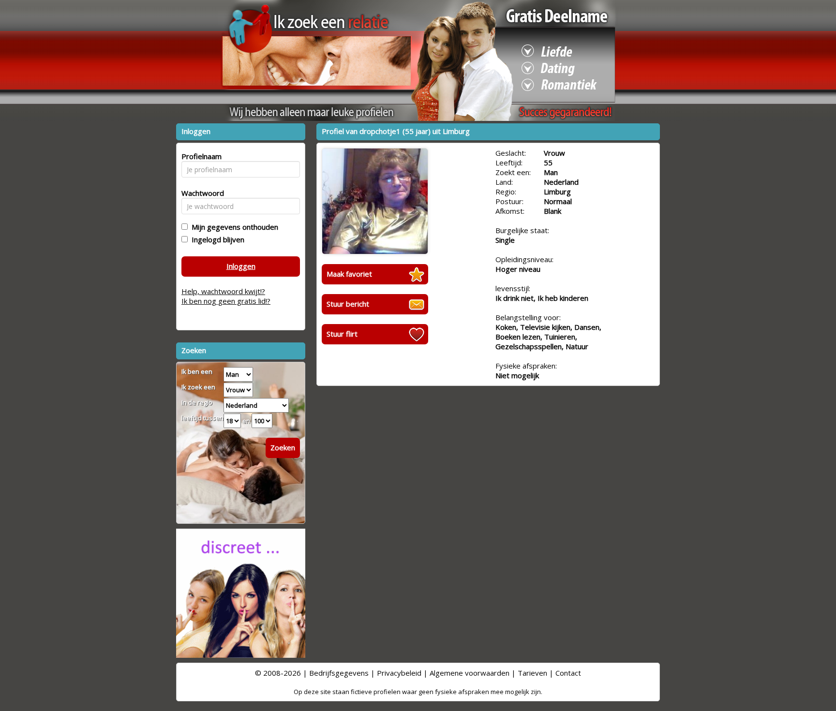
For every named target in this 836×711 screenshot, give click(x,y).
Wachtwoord (200, 193)
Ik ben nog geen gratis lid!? (225, 301)
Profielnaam (200, 156)
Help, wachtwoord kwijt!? (223, 291)
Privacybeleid (399, 673)
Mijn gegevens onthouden (233, 227)
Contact (568, 673)
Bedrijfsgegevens (339, 673)
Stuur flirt (342, 334)
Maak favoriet (349, 274)
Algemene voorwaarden (469, 673)
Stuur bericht (348, 304)
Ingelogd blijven (216, 239)
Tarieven (532, 673)
